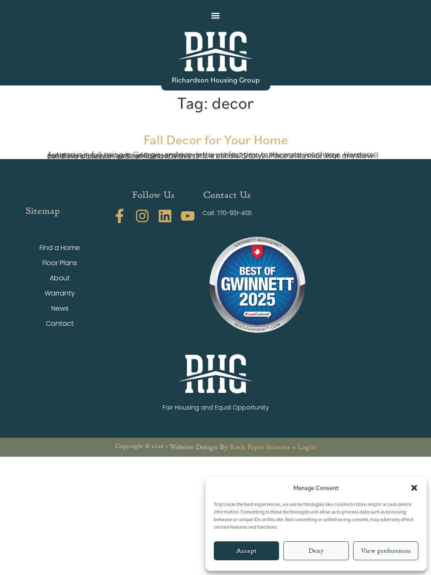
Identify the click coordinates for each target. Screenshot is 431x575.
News (60, 308)
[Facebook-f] (119, 216)
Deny (316, 551)
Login (307, 447)
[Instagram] (142, 216)
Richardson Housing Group (216, 79)
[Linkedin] (165, 216)
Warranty (60, 293)
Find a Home (60, 248)
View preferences (386, 551)
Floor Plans (60, 263)
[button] (414, 488)
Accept (246, 551)
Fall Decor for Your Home (216, 139)
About (60, 278)
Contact (60, 323)
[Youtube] (188, 216)
